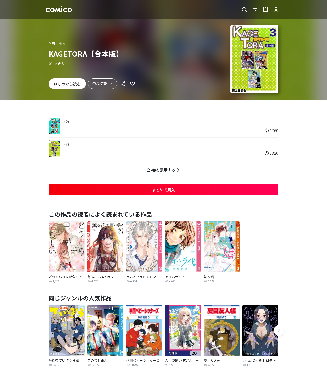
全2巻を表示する (160, 170)
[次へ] (279, 330)
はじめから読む (67, 84)
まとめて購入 (163, 190)
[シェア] (123, 84)
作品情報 (100, 83)
